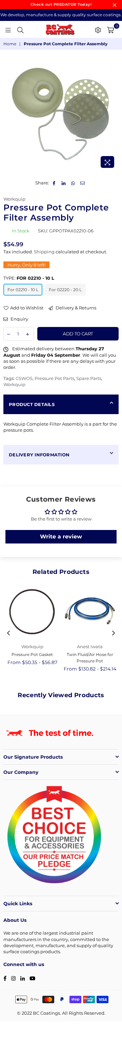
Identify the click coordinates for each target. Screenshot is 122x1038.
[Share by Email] (82, 183)
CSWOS (24, 378)
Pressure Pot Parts (54, 378)
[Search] (20, 29)
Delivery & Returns (75, 307)
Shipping (44, 251)
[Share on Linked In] (63, 183)
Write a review (61, 536)
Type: (28, 278)
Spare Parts (88, 378)
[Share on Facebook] (54, 183)
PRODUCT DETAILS (32, 404)
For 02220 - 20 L (65, 289)
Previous (8, 633)
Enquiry (18, 319)
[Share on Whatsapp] (73, 183)
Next (113, 633)
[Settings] (98, 29)
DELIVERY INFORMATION (39, 454)
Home (9, 43)
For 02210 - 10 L (22, 289)
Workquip (14, 199)
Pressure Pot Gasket (32, 654)
